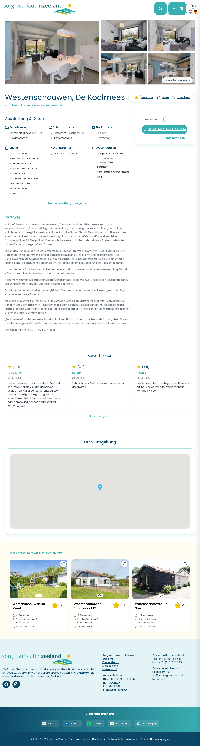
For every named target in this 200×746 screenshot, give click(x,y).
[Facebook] (6, 684)
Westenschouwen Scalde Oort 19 (87, 606)
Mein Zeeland (110, 665)
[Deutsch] (196, 12)
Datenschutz (116, 739)
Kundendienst (110, 662)
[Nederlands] (190, 12)
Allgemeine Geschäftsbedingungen (148, 739)
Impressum (83, 739)
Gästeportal (109, 669)
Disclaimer (98, 739)
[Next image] (64, 579)
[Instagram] (16, 684)
